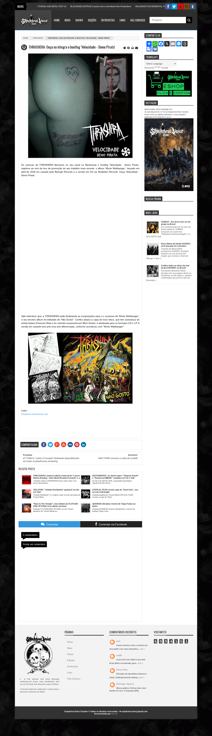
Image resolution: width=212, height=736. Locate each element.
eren (118, 641)
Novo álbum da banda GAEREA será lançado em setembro (175, 245)
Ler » (142, 649)
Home (57, 20)
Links (122, 20)
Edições (92, 20)
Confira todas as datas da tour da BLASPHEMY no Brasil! (175, 266)
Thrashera (38, 38)
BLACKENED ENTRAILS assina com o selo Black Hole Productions (85, 6)
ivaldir (119, 655)
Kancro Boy (122, 669)
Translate (164, 68)
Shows (79, 20)
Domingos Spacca (125, 684)
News (67, 20)
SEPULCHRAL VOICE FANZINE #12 (158, 109)
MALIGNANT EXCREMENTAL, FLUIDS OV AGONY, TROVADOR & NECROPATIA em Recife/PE (162, 6)
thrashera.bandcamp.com (34, 414)
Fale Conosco (137, 20)
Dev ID (114, 714)
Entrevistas (108, 20)
